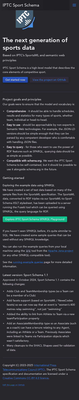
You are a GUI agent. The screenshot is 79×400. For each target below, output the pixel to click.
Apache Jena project (60, 250)
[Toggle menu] (74, 5)
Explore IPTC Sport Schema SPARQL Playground (34, 219)
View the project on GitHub (49, 79)
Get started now (15, 79)
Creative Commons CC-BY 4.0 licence (26, 378)
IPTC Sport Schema (21, 5)
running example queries (28, 262)
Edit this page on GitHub (14, 385)
